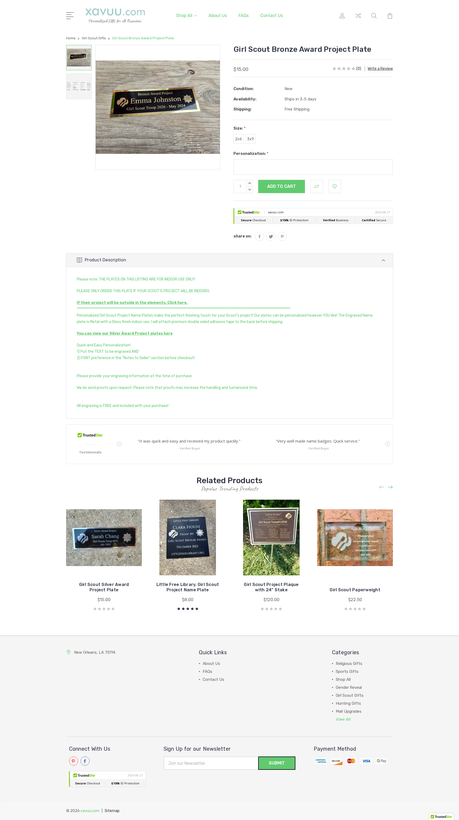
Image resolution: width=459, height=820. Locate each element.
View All (343, 719)
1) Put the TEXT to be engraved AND (108, 351)
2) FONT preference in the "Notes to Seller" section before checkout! (136, 358)
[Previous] (382, 487)
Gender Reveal (349, 687)
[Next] (390, 487)
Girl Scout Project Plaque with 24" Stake (271, 587)
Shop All (184, 15)
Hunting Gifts (348, 703)
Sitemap (112, 811)
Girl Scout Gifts (350, 695)
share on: (242, 236)
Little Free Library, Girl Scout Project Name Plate (187, 587)
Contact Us (271, 15)
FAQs (244, 15)
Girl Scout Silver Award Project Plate (104, 587)
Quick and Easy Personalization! (104, 345)
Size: (239, 128)
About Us (218, 15)
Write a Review (380, 68)
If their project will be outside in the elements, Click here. (132, 302)
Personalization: (251, 153)
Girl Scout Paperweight (355, 589)
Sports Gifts (347, 671)
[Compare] (358, 19)
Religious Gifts (349, 663)
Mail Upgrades (349, 711)
